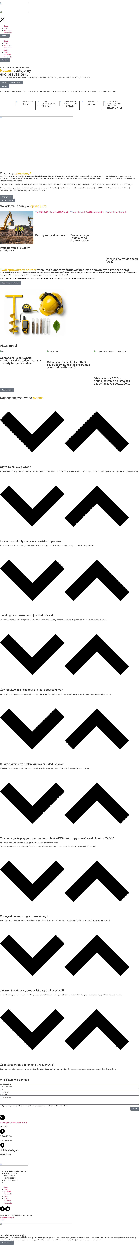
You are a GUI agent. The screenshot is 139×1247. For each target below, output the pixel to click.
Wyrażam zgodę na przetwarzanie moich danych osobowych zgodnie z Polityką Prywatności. (35, 1106)
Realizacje (7, 45)
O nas (6, 41)
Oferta (6, 43)
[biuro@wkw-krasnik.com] (2, 1117)
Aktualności (8, 48)
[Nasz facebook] (2, 1208)
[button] (69, 433)
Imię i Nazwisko (5, 1084)
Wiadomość (4, 1094)
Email (2, 1089)
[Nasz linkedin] (7, 1208)
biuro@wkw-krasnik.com (13, 1122)
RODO (2, 1220)
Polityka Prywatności (7, 1217)
